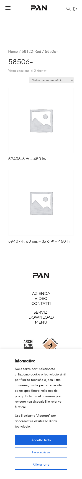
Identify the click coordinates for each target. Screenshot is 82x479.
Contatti (41, 303)
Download (41, 317)
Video (41, 298)
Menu (41, 322)
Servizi (41, 312)
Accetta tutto (41, 440)
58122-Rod (31, 51)
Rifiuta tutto (41, 465)
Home (13, 51)
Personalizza (41, 452)
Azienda (41, 293)
